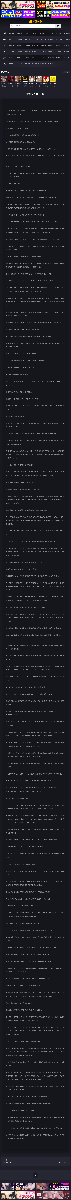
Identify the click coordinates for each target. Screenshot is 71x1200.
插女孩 (11, 64)
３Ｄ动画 (35, 39)
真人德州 (19, 33)
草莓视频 (27, 64)
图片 (4, 51)
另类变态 (67, 46)
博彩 (4, 33)
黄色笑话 (59, 58)
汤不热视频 (35, 64)
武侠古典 (35, 58)
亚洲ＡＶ (11, 39)
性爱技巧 (67, 58)
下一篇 (63, 1161)
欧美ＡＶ (27, 39)
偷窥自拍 (11, 52)
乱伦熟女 (59, 46)
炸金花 (51, 33)
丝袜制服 (51, 39)
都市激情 (11, 58)
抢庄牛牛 (67, 33)
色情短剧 (51, 64)
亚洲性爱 (11, 46)
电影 (4, 45)
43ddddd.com (35, 21)
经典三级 (51, 46)
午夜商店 (19, 64)
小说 (4, 58)
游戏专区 (35, 33)
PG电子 (11, 33)
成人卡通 (27, 46)
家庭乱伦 (19, 58)
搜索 (58, 26)
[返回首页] (68, 1196)
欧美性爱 (35, 46)
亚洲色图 (19, 52)
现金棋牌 (59, 33)
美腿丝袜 (43, 52)
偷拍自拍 (19, 46)
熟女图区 (59, 52)
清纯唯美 (51, 52)
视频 (4, 39)
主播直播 (59, 39)
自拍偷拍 (19, 39)
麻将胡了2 (43, 33)
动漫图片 (35, 52)
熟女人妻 (43, 39)
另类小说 (51, 58)
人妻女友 (27, 58)
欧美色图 (27, 52)
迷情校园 (43, 58)
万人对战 (27, 33)
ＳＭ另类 (67, 39)
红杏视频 (43, 64)
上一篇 (8, 1161)
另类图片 (67, 52)
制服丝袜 (43, 46)
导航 (4, 64)
